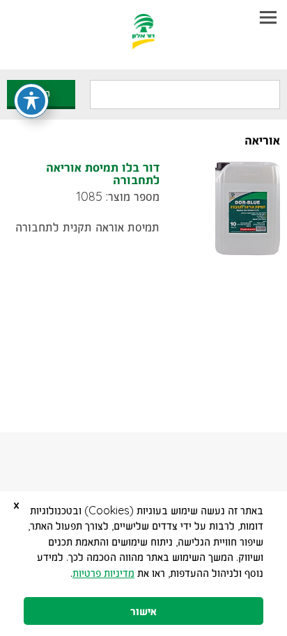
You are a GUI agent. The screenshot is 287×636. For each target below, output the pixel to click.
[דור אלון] (143, 24)
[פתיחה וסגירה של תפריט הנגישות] (31, 100)
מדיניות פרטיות (103, 573)
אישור (143, 611)
